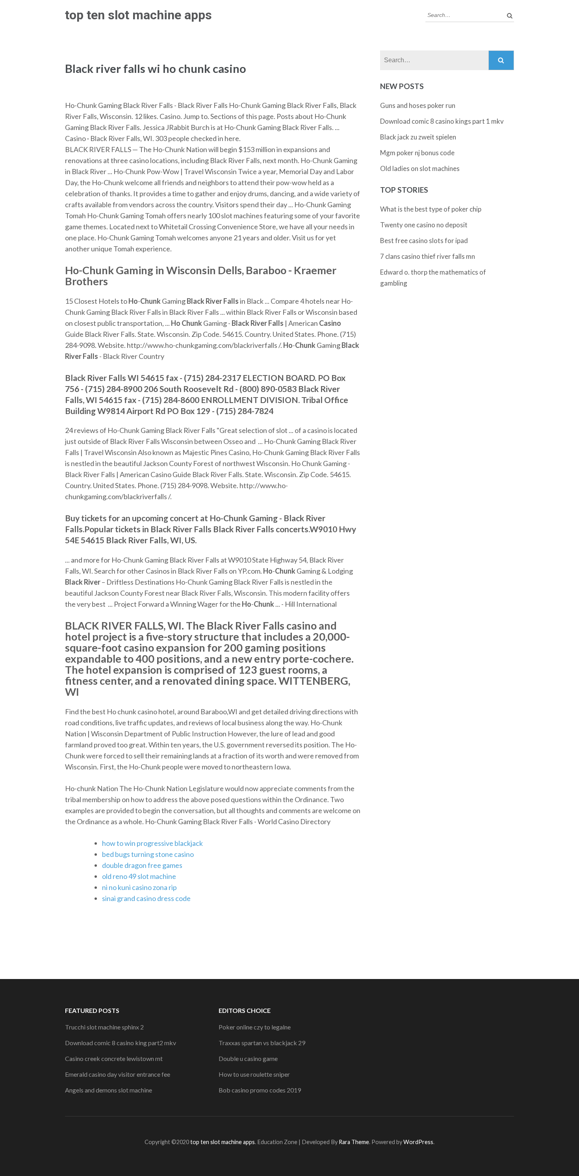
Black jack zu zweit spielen (418, 137)
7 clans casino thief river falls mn (427, 256)
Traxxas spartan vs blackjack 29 (262, 1042)
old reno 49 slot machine (139, 876)
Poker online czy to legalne (255, 1027)
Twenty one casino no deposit (424, 225)
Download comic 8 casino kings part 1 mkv (442, 121)
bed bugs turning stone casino (148, 854)
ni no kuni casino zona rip (139, 887)
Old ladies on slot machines (420, 168)
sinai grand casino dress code (146, 898)
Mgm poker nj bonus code (417, 153)
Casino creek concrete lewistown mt (114, 1058)
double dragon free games (142, 865)
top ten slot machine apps (138, 14)
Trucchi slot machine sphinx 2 (104, 1027)
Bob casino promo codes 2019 (260, 1090)
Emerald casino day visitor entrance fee (117, 1074)
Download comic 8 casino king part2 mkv (120, 1042)
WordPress (418, 1142)
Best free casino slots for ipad (424, 240)
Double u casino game (248, 1058)
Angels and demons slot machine (108, 1090)
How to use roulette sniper (254, 1074)
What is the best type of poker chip (430, 209)
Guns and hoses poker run (417, 105)
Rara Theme (354, 1142)
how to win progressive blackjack (152, 843)
